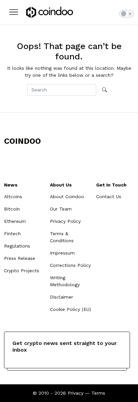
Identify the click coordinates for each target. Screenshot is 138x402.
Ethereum (15, 221)
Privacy (75, 393)
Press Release (19, 258)
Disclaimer (61, 297)
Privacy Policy (65, 221)
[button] (13, 12)
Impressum (62, 253)
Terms (98, 393)
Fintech (12, 233)
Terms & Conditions (62, 237)
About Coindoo (67, 196)
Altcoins (13, 196)
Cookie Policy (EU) (70, 309)
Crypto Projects (21, 270)
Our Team (61, 209)
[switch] (126, 13)
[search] (104, 90)
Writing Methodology (65, 281)
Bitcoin (12, 209)
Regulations (17, 246)
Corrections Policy (70, 265)
